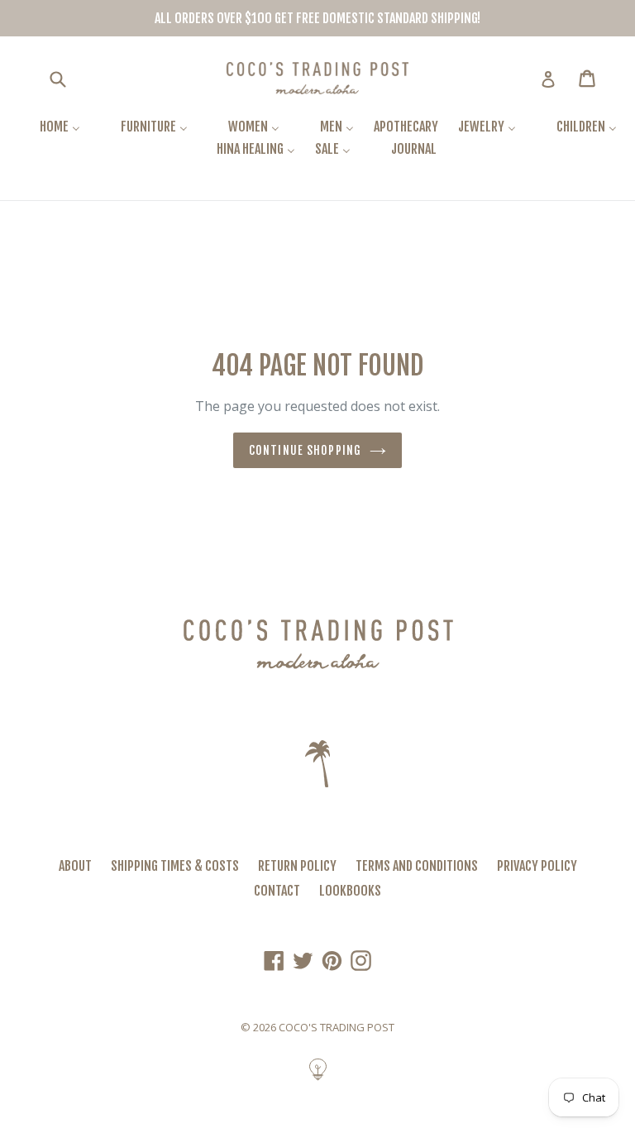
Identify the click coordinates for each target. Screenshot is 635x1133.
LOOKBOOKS (350, 890)
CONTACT (277, 890)
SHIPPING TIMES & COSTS (175, 866)
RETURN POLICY (297, 866)
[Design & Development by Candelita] (318, 1077)
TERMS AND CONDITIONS (417, 866)
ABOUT (75, 866)
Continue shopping (305, 450)
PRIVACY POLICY (537, 866)
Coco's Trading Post (336, 1027)
